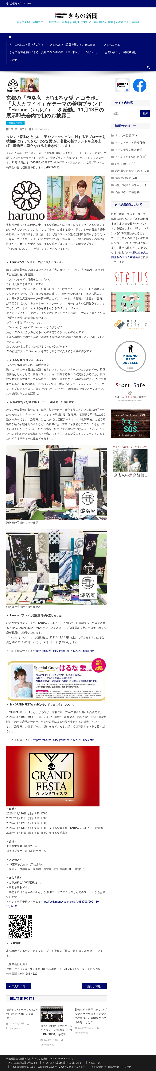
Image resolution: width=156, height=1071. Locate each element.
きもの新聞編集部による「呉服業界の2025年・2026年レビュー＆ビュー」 (54, 52)
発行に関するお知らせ (128, 185)
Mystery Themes (82, 1058)
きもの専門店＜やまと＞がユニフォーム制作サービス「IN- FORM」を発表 (56, 1030)
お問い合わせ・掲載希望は (121, 52)
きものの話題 (123, 135)
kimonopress (40, 129)
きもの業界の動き (126, 149)
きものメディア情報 (127, 142)
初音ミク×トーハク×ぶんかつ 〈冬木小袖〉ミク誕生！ (22, 1014)
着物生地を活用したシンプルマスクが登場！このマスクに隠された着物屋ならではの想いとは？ (91, 1016)
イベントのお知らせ (127, 156)
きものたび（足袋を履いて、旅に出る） (74, 44)
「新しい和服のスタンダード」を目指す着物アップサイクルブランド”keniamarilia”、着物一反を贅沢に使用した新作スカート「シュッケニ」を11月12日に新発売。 (96, 986)
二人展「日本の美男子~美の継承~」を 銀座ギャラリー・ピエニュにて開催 (21, 986)
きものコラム (112, 44)
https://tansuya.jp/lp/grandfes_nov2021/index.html (64, 650)
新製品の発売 (15, 123)
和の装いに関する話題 (128, 170)
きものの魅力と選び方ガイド (26, 44)
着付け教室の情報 (126, 192)
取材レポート (123, 163)
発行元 (13, 59)
